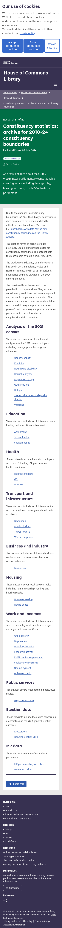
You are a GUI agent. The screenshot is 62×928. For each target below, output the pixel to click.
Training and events (13, 856)
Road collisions (22, 526)
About (6, 806)
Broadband (20, 521)
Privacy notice (10, 921)
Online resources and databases (20, 852)
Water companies (23, 537)
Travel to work (22, 531)
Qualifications (21, 384)
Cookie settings (52, 45)
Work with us (10, 810)
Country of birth (22, 358)
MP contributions (23, 769)
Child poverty (21, 635)
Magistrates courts (24, 700)
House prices (21, 604)
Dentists (18, 484)
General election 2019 (26, 737)
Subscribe (14, 888)
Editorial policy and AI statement (21, 814)
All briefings (9, 841)
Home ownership (23, 599)
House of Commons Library (26, 76)
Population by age (24, 379)
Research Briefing (11, 98)
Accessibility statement (14, 925)
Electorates (20, 731)
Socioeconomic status (26, 662)
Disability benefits (24, 646)
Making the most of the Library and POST (25, 864)
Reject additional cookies (33, 46)
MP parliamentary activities (29, 764)
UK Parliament (10, 92)
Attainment (20, 432)
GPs (16, 479)
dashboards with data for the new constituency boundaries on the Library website (27, 233)
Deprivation (20, 641)
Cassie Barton (12, 164)
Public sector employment (28, 657)
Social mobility (22, 442)
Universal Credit (22, 673)
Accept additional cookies (12, 46)
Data (5, 833)
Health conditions (23, 474)
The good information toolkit (18, 860)
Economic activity (23, 652)
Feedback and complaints (17, 818)
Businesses (20, 568)
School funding (22, 437)
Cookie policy (25, 921)
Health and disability (25, 368)
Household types (23, 374)
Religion (18, 390)
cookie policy (27, 33)
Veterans (19, 404)
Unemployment (22, 668)
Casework (8, 837)
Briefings (7, 829)
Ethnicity (19, 363)
